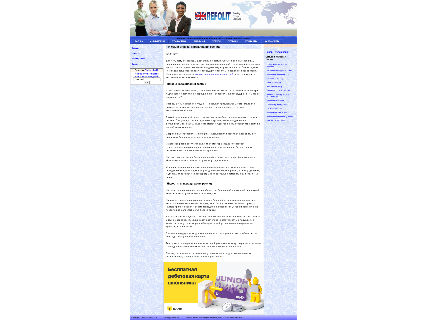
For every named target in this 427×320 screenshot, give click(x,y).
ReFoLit (139, 41)
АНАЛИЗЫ (199, 41)
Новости (136, 53)
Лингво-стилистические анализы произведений (147, 75)
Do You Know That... (275, 109)
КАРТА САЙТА (272, 41)
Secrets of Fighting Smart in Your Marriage (278, 96)
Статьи (135, 64)
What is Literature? (274, 83)
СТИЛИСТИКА (179, 41)
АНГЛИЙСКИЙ (157, 41)
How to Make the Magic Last (278, 75)
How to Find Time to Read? (278, 113)
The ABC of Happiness (276, 121)
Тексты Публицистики (277, 52)
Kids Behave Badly (274, 87)
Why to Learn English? (276, 101)
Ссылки (135, 48)
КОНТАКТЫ (251, 41)
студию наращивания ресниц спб (214, 74)
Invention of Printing (275, 79)
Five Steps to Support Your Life (279, 71)
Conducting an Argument (277, 105)
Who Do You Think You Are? (278, 91)
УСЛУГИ (216, 41)
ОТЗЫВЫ (233, 41)
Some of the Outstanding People (280, 117)
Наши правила (138, 59)
